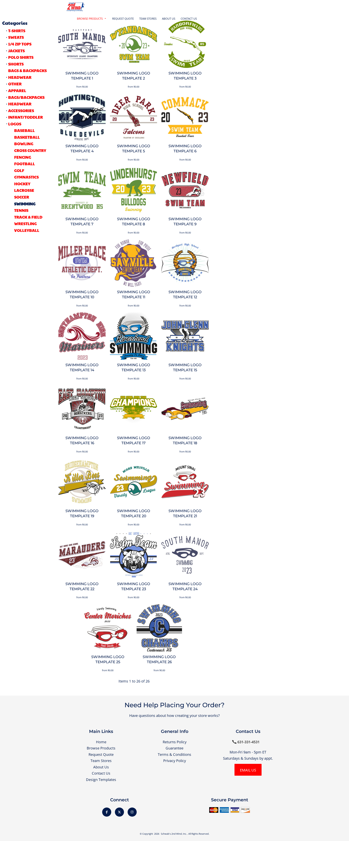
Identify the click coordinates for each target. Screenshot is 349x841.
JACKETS (16, 50)
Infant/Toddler (25, 117)
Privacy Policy (174, 760)
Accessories (21, 110)
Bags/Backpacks (26, 97)
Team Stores (101, 760)
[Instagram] (132, 812)
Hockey (22, 183)
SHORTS (16, 64)
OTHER (15, 83)
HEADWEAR (19, 77)
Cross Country (30, 150)
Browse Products (101, 748)
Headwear (19, 103)
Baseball (24, 130)
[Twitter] (119, 812)
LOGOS (14, 123)
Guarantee (174, 748)
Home (101, 741)
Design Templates (101, 779)
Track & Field (28, 217)
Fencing (22, 157)
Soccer (21, 197)
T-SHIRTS (16, 30)
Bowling (23, 143)
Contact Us (101, 773)
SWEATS (16, 37)
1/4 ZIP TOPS (19, 44)
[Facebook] (106, 812)
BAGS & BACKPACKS (27, 70)
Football (24, 163)
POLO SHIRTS (20, 57)
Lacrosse (24, 190)
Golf (19, 170)
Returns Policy (174, 741)
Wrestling (25, 223)
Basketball (27, 137)
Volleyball (26, 230)
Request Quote (101, 754)
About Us (101, 766)
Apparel (17, 90)
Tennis (21, 210)
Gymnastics (26, 177)
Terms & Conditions (174, 754)
